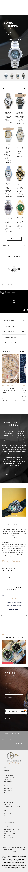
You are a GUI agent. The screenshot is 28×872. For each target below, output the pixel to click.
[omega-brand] (14, 268)
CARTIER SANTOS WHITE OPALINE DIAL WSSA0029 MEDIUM (8, 187)
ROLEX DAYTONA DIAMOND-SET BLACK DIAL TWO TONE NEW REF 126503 (20, 187)
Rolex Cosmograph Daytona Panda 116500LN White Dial (8, 114)
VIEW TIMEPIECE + (12, 39)
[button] (1, 614)
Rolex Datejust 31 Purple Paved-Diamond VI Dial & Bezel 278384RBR (8, 222)
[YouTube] (9, 763)
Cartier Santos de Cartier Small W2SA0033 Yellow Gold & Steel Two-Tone (8, 150)
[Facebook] (12, 763)
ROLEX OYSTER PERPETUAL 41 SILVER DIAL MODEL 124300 (20, 148)
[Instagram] (15, 763)
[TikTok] (18, 763)
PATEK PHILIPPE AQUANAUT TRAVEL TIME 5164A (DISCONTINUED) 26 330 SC (20, 114)
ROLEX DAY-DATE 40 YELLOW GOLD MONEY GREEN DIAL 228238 (20, 221)
